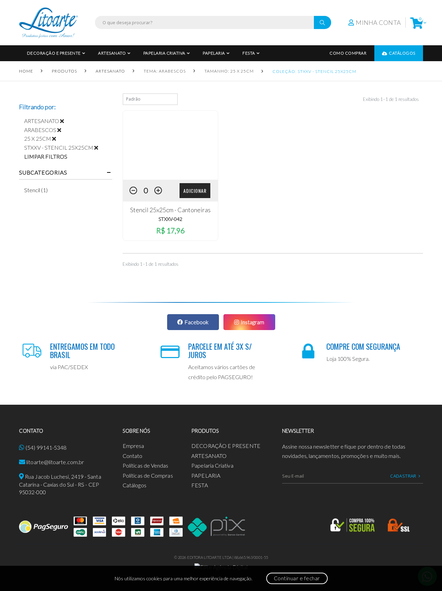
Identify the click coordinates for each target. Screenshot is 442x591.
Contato (133, 455)
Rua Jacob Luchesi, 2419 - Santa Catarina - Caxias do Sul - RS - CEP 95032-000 (60, 484)
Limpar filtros (45, 156)
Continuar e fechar (297, 578)
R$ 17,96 (170, 230)
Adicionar (194, 190)
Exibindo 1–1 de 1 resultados (391, 99)
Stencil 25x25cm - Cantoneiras (170, 210)
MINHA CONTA (378, 22)
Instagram (252, 322)
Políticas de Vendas (146, 465)
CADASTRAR (403, 476)
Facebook (196, 322)
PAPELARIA (214, 53)
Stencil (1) (36, 190)
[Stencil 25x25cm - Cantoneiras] (170, 145)
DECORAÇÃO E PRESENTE (54, 53)
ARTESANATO (112, 53)
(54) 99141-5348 (46, 447)
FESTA (248, 53)
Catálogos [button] (402, 53)
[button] (416, 23)
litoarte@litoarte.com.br (55, 462)
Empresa (133, 445)
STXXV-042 (170, 219)
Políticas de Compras (148, 475)
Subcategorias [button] (43, 172)
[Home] (48, 22)
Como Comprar (347, 53)
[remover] (64, 121)
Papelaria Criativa (164, 53)
